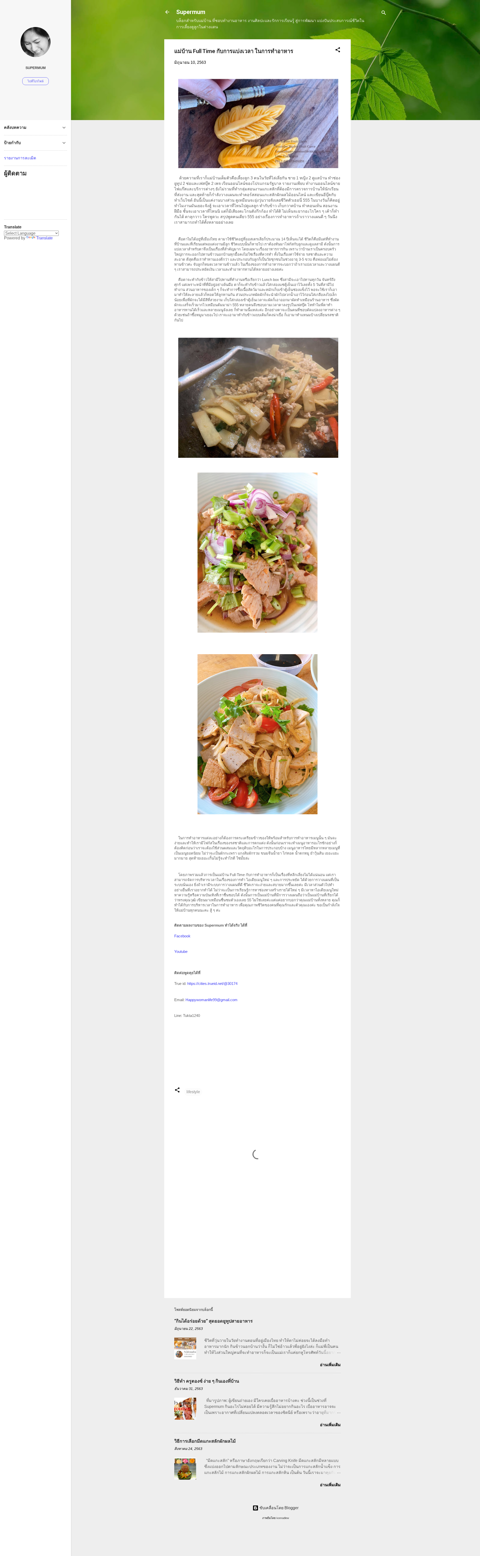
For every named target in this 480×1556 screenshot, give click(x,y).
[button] (338, 51)
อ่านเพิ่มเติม (330, 1365)
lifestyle (193, 1092)
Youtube (181, 952)
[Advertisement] (371, 114)
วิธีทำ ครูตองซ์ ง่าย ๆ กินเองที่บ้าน (206, 1381)
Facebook (182, 936)
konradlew (282, 1517)
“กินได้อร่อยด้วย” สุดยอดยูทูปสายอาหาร (213, 1321)
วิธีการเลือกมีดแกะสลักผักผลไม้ (205, 1441)
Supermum (190, 12)
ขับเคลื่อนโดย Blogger (278, 1508)
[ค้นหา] (384, 13)
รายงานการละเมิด (20, 158)
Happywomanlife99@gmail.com (212, 1000)
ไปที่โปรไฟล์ (36, 81)
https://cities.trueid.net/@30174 (212, 984)
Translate (44, 238)
